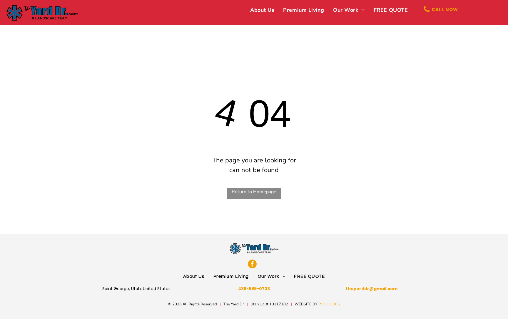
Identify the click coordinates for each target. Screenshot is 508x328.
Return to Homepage (254, 192)
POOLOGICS (329, 304)
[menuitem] (262, 10)
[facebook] (252, 264)
